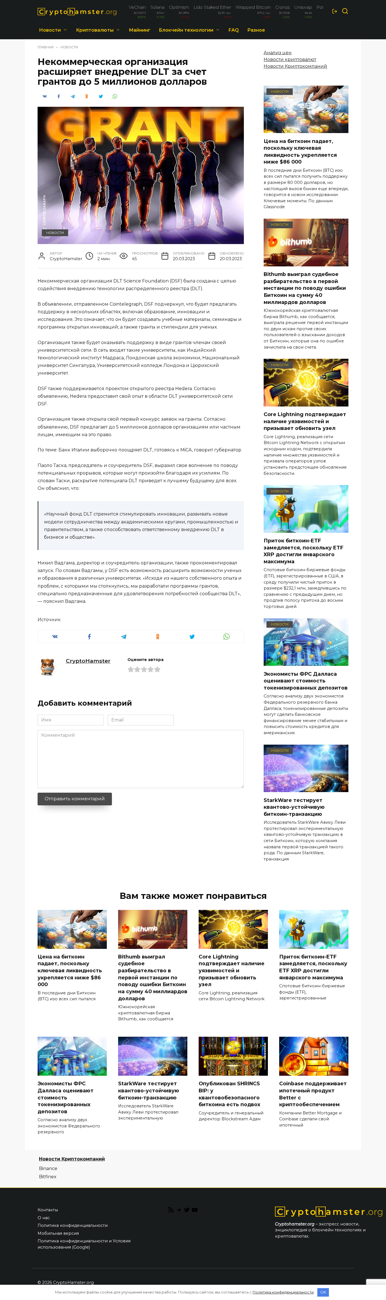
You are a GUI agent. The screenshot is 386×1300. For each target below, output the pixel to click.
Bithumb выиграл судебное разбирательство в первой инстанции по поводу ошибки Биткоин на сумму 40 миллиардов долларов (305, 288)
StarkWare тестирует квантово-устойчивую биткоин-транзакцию (294, 807)
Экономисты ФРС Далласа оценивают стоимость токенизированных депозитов (306, 680)
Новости (50, 30)
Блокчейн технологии (186, 30)
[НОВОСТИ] (306, 129)
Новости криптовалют (290, 59)
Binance (48, 1168)
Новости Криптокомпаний (295, 66)
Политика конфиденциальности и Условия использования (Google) (84, 1244)
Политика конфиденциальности (73, 1225)
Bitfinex (48, 1176)
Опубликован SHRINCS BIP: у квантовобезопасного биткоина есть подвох (229, 1094)
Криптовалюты (95, 30)
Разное (256, 30)
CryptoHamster (88, 660)
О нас (44, 1217)
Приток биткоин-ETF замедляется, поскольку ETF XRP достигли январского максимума (303, 551)
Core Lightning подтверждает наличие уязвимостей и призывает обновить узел (305, 421)
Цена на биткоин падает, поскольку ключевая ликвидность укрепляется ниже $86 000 (300, 151)
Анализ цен (278, 52)
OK (323, 1292)
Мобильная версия (58, 1233)
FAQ (234, 30)
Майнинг (139, 30)
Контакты (48, 1209)
